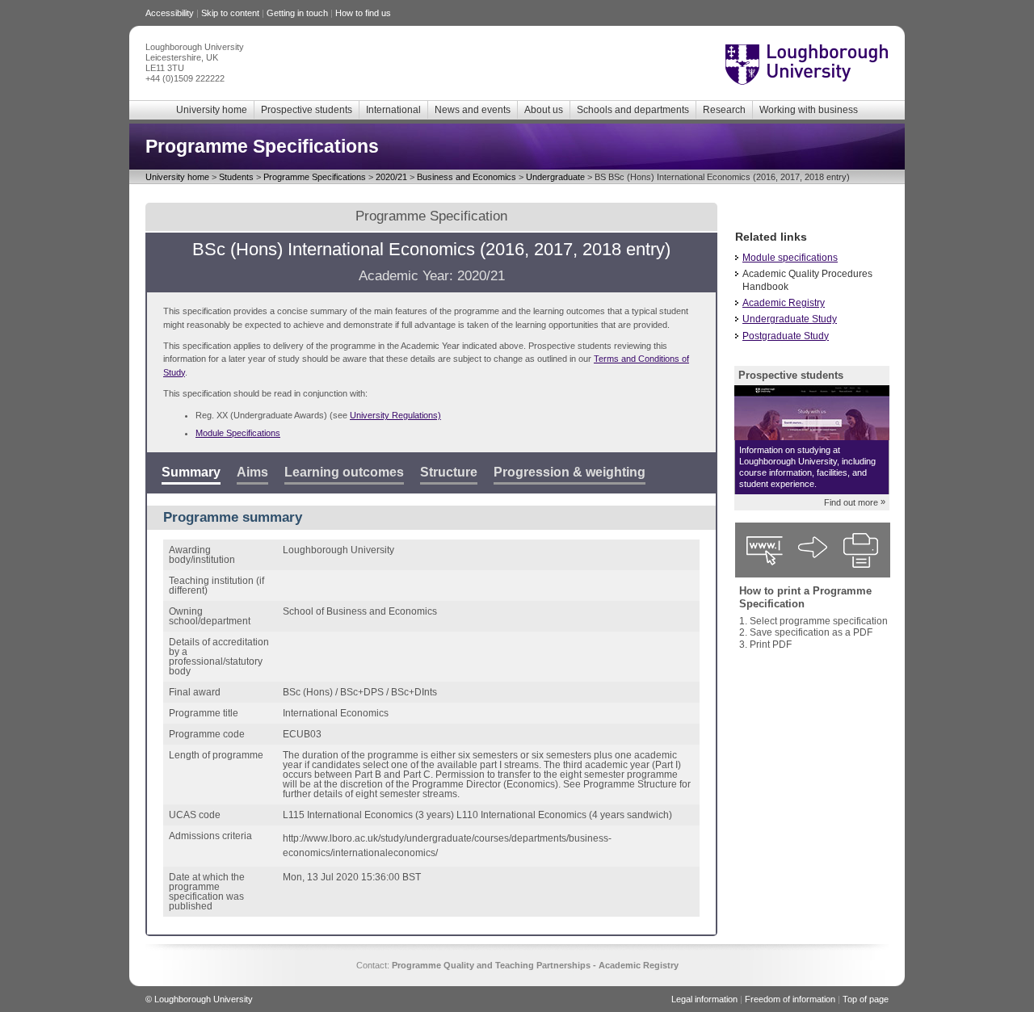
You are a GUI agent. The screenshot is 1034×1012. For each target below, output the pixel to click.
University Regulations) (395, 415)
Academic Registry (783, 303)
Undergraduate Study (789, 319)
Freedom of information (790, 999)
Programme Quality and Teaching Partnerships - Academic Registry (535, 965)
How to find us (363, 13)
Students (236, 177)
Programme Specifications (314, 177)
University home (211, 109)
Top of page (866, 999)
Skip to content (230, 13)
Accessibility (169, 13)
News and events (473, 109)
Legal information (704, 999)
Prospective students (306, 109)
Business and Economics (466, 177)
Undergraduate (555, 177)
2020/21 (391, 177)
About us (543, 109)
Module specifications (790, 257)
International (393, 109)
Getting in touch (297, 13)
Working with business (808, 109)
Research (724, 109)
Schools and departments (633, 109)
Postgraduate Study (785, 336)
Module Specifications (237, 433)
